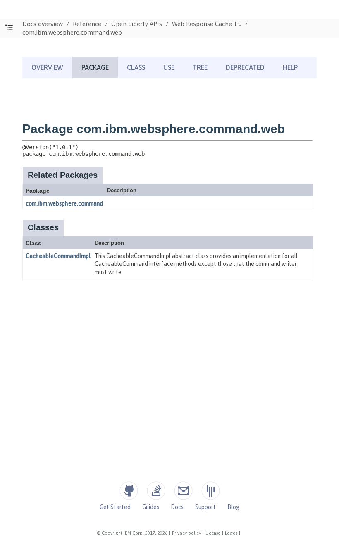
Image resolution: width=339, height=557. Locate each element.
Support (205, 507)
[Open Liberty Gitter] (210, 490)
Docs (177, 507)
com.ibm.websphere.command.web (72, 32)
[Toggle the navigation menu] (9, 28)
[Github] (128, 490)
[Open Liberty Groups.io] (183, 490)
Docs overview (42, 23)
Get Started (115, 507)
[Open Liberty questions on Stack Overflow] (156, 490)
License (212, 533)
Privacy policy (186, 533)
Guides (150, 507)
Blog (233, 507)
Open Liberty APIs (136, 23)
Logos (231, 533)
